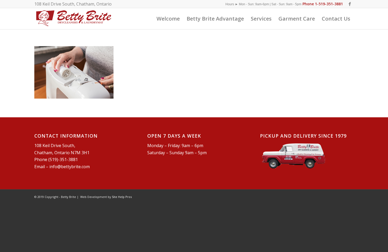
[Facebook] (350, 4)
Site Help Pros (122, 197)
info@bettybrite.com (69, 166)
